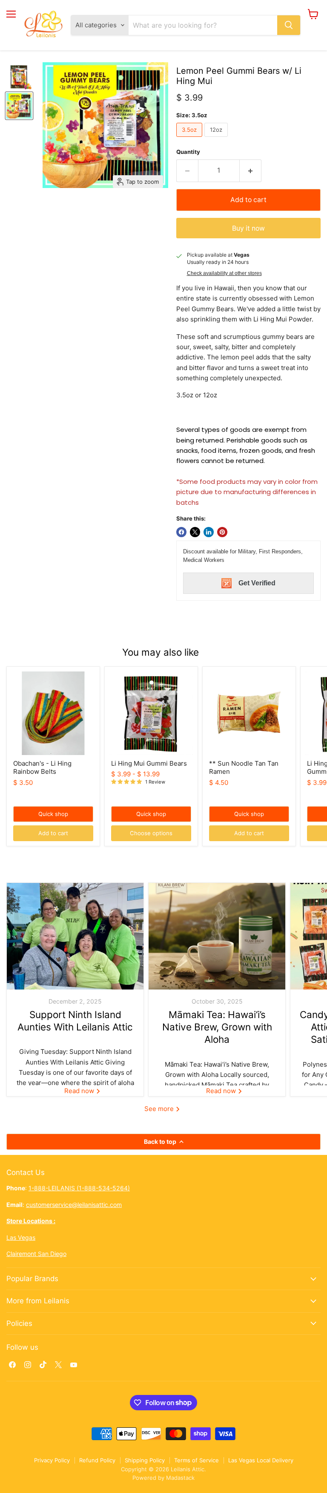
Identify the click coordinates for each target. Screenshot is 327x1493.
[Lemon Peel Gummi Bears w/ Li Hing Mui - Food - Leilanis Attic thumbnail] (19, 76)
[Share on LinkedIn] (209, 532)
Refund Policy (97, 1460)
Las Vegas (20, 1237)
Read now (80, 1091)
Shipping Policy (145, 1460)
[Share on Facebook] (181, 532)
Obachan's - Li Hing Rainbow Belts (42, 767)
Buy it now (248, 228)
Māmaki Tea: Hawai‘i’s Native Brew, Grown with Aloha (217, 1027)
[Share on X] (195, 532)
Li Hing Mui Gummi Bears (149, 763)
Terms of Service (196, 1460)
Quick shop (53, 813)
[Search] (288, 25)
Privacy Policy (52, 1460)
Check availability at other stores (224, 273)
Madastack (180, 1477)
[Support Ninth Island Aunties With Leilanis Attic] (75, 936)
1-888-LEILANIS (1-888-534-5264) (79, 1188)
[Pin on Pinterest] (222, 532)
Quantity (188, 152)
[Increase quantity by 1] (250, 170)
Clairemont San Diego (36, 1253)
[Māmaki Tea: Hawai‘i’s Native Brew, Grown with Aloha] (217, 936)
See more (159, 1109)
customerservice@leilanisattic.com (74, 1204)
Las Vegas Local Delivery (260, 1460)
